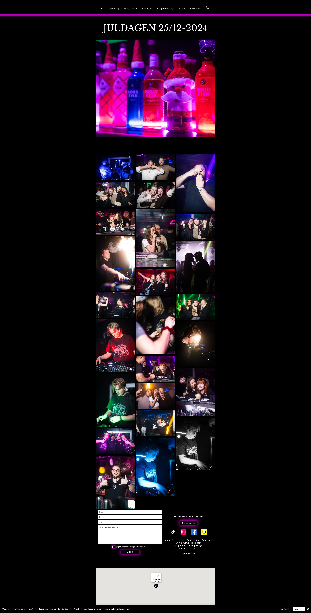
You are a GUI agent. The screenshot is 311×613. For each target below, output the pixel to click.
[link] (208, 7)
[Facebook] (194, 532)
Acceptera (299, 609)
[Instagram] (183, 532)
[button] (195, 8)
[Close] (308, 609)
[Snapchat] (204, 532)
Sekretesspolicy (123, 609)
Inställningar (285, 609)
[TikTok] (173, 532)
